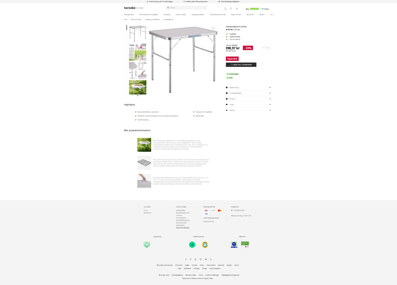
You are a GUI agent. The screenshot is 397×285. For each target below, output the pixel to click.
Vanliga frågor (181, 210)
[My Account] (225, 9)
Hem (125, 19)
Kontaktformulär (238, 210)
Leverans (179, 215)
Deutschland (211, 265)
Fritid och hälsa (136, 19)
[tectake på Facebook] (185, 259)
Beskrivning (234, 87)
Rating (232, 110)
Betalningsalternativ (209, 207)
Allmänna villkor (191, 275)
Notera (232, 99)
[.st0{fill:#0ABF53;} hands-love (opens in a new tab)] (147, 245)
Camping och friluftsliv (152, 19)
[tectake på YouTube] (206, 259)
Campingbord (168, 19)
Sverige (204, 268)
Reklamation (180, 225)
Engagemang (157, 236)
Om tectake (147, 207)
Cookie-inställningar (212, 275)
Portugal (196, 268)
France (236, 265)
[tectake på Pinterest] (190, 259)
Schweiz (194, 265)
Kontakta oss (235, 207)
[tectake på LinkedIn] (211, 259)
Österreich (178, 265)
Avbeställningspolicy (183, 220)
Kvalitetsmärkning (198, 236)
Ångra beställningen (182, 228)
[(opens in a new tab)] (192, 245)
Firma (145, 210)
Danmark (221, 265)
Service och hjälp (181, 207)
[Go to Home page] (134, 7)
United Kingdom (215, 268)
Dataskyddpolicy (177, 275)
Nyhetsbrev (147, 213)
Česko (202, 265)
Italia (179, 268)
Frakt (232, 104)
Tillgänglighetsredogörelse (230, 275)
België (187, 265)
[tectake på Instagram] (201, 259)
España (229, 265)
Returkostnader (181, 223)
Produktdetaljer (236, 93)
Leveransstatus (181, 218)
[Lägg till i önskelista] (213, 28)
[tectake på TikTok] (195, 259)
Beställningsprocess (183, 213)
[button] (137, 33)
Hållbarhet (242, 236)
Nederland (187, 268)
